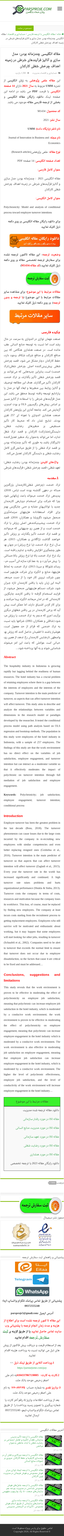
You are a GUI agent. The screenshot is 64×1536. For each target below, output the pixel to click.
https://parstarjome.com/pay (32, 1368)
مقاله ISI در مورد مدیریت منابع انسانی (37, 1128)
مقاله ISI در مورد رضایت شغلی (41, 1145)
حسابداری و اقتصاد (16, 34)
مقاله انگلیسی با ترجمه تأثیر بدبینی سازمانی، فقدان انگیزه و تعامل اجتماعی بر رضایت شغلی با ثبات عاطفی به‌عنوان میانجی (23, 1441)
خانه (59, 34)
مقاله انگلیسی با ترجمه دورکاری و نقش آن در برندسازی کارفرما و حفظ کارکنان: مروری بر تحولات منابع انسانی (22, 1458)
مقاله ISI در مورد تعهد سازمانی (41, 1136)
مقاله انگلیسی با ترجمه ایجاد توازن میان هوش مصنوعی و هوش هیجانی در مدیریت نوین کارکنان (23, 1473)
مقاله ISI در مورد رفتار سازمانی (41, 1119)
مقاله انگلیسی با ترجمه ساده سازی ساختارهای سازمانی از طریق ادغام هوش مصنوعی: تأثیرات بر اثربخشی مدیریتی (24, 1503)
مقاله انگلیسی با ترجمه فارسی (41, 34)
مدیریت (35, 73)
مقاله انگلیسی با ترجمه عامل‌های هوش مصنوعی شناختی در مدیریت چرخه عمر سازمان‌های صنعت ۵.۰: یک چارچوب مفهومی (22, 1488)
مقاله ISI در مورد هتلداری (44, 1154)
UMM (52, 1183)
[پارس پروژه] (32, 11)
